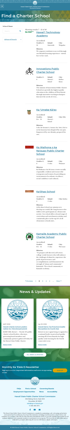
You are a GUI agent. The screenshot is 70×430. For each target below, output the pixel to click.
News (41, 392)
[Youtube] (35, 410)
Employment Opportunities (24, 392)
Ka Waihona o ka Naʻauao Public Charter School (50, 150)
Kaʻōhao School (45, 191)
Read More (7, 345)
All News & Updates (35, 355)
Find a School (30, 388)
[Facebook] (30, 410)
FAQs (19, 388)
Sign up (60, 370)
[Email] (39, 410)
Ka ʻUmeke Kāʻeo (46, 109)
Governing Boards (47, 388)
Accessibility (52, 392)
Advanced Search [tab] (10, 39)
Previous (29, 281)
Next (58, 281)
